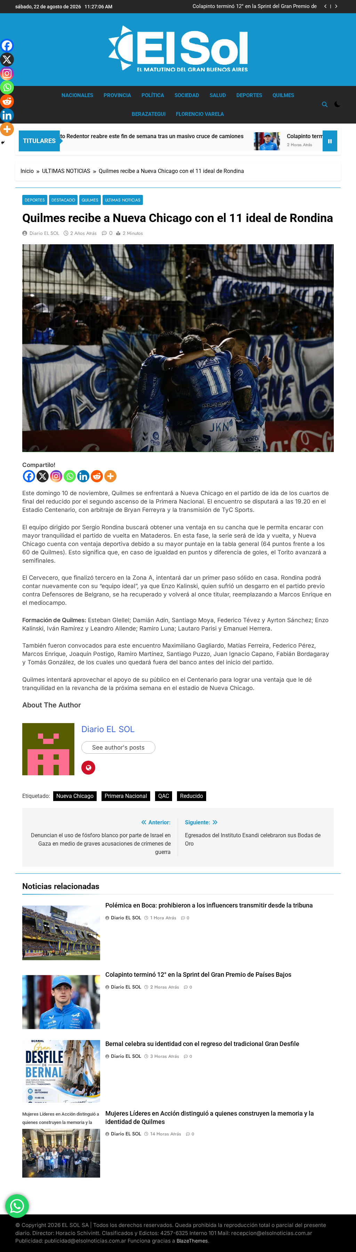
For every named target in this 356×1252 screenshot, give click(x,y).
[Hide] (3, 142)
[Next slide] (336, 6)
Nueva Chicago (75, 796)
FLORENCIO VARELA (200, 114)
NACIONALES (77, 95)
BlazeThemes (192, 1241)
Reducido (191, 796)
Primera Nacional (126, 796)
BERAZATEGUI (148, 114)
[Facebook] (29, 476)
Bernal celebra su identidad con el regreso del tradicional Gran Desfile (202, 1043)
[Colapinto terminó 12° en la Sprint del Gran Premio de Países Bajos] (230, 141)
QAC (163, 796)
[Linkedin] (83, 476)
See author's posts (118, 747)
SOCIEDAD (187, 95)
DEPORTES (249, 95)
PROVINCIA (117, 95)
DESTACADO (63, 200)
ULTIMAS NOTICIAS (122, 200)
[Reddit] (97, 476)
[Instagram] (56, 476)
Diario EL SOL (44, 233)
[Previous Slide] (325, 6)
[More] (110, 476)
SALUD (218, 95)
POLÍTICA (152, 95)
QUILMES (283, 95)
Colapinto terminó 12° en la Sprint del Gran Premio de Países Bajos (255, 6)
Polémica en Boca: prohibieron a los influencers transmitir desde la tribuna (209, 905)
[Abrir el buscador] (324, 104)
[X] (43, 476)
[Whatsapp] (70, 476)
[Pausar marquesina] (330, 140)
